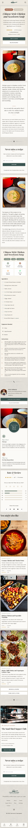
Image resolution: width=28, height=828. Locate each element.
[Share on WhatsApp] (14, 509)
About (15, 800)
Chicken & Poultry (18, 9)
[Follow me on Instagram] (14, 809)
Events (20, 800)
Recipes (8, 800)
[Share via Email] (17, 509)
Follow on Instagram (14, 402)
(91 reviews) (18, 30)
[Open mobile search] (25, 2)
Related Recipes (14, 42)
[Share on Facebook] (6, 509)
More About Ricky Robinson (14, 399)
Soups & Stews (9, 9)
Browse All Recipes (14, 689)
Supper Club (8, 803)
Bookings (21, 803)
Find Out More (7, 750)
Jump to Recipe (14, 38)
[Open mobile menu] (2, 2)
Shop (15, 803)
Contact (8, 805)
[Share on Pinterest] (10, 509)
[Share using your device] (21, 509)
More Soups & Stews (14, 693)
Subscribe (13, 164)
